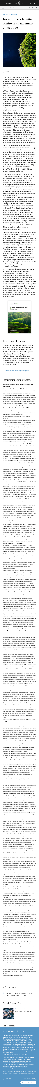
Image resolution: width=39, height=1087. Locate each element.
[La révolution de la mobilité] (8, 1013)
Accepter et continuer (28, 1083)
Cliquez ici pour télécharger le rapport (16, 370)
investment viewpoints (21, 8)
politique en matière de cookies (21, 1068)
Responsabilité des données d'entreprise (15, 1054)
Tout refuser (7, 1078)
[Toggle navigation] (3, 3)
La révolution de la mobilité (23, 1011)
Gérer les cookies (29, 1078)
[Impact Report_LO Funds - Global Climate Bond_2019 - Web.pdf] (19, 317)
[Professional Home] (3, 8)
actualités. (10, 8)
